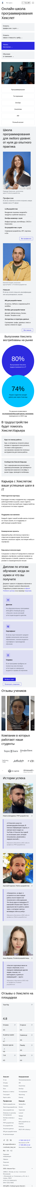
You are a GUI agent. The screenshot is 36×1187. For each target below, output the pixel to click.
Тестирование (23, 1091)
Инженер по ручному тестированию (9, 1114)
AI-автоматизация (8, 1134)
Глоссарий (6, 1094)
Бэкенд (21, 1097)
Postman (21, 1126)
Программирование (25, 1080)
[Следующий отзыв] (32, 713)
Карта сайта (6, 1097)
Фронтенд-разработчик (10, 1107)
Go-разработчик (8, 1125)
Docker (21, 1107)
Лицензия (6, 1162)
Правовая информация (7, 1155)
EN (8, 1151)
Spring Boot (22, 1104)
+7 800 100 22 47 (24, 1140)
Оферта (5, 1159)
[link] (18, 27)
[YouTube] (7, 1140)
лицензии (28, 591)
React (20, 1118)
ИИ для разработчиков (10, 1131)
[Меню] (33, 2)
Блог (4, 1088)
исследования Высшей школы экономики (17, 414)
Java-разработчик (8, 1110)
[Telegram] (4, 1140)
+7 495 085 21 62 (24, 1145)
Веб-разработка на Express (24, 1122)
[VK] (11, 1140)
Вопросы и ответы (8, 1091)
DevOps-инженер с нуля (9, 1119)
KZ (11, 1151)
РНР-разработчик (8, 1122)
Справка (5, 1086)
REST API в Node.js (24, 1129)
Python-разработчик (9, 1104)
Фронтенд (22, 1094)
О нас (5, 1080)
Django (21, 1116)
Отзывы (5, 1083)
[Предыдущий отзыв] (4, 713)
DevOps (21, 1088)
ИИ (20, 1083)
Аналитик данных (8, 1128)
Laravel (21, 1113)
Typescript (22, 1110)
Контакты (6, 1165)
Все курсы (9, 3)
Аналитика (22, 1086)
